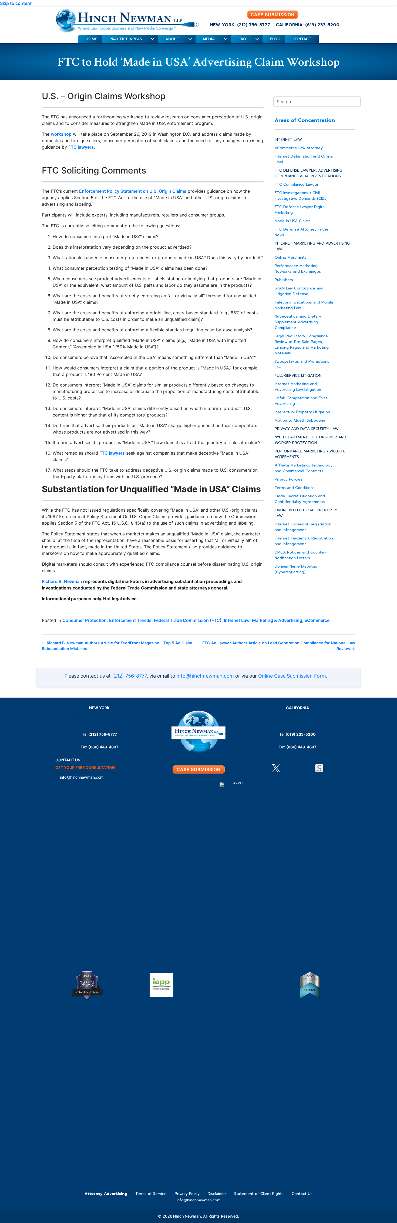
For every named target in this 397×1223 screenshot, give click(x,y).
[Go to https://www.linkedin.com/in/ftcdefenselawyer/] (287, 769)
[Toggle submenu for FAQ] (257, 39)
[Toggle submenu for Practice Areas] (152, 39)
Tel (99, 734)
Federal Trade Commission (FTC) (187, 620)
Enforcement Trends (130, 620)
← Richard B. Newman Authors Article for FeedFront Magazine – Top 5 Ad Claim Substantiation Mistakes (117, 646)
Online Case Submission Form (292, 676)
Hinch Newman (186, 1216)
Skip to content (16, 3)
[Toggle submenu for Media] (225, 39)
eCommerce (317, 620)
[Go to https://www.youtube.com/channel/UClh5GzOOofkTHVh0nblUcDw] (308, 769)
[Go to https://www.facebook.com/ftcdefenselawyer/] (298, 769)
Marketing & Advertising (277, 620)
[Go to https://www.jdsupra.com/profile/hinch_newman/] (319, 768)
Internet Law (237, 620)
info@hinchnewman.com (205, 676)
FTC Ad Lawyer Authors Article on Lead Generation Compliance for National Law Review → (278, 646)
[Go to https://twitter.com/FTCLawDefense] (276, 768)
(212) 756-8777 (129, 676)
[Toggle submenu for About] (190, 39)
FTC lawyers (81, 147)
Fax (99, 747)
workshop (61, 134)
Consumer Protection (84, 620)
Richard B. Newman (62, 581)
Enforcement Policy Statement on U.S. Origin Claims (132, 191)
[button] (272, 15)
